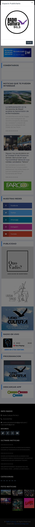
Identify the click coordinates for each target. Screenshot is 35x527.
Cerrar (29, 42)
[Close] (32, 2)
